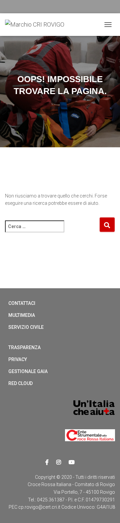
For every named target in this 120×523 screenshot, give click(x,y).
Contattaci (21, 303)
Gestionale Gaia (28, 371)
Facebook (47, 462)
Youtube (71, 462)
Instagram (58, 462)
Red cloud (20, 383)
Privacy (17, 359)
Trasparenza (24, 347)
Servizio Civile (26, 327)
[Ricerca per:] (52, 230)
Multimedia (21, 315)
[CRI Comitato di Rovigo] (37, 25)
